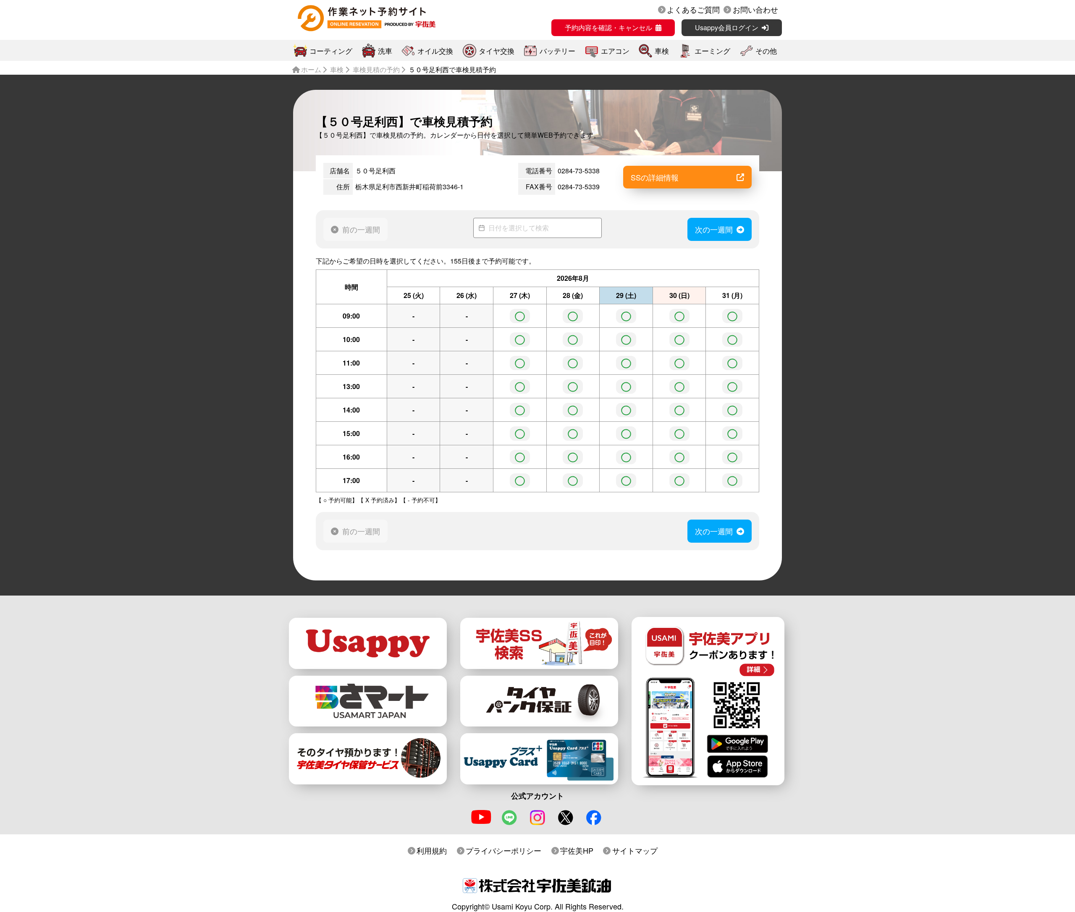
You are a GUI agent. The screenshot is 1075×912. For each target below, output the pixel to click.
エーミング (712, 50)
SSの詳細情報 (655, 177)
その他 (766, 50)
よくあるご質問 (693, 9)
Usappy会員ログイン (726, 27)
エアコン (615, 50)
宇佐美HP (576, 850)
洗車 (385, 50)
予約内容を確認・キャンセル (608, 27)
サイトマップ (635, 850)
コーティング (330, 50)
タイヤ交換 (496, 50)
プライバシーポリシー (503, 850)
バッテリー (557, 50)
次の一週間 (714, 229)
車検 (662, 50)
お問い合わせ (755, 9)
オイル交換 (435, 50)
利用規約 (432, 850)
